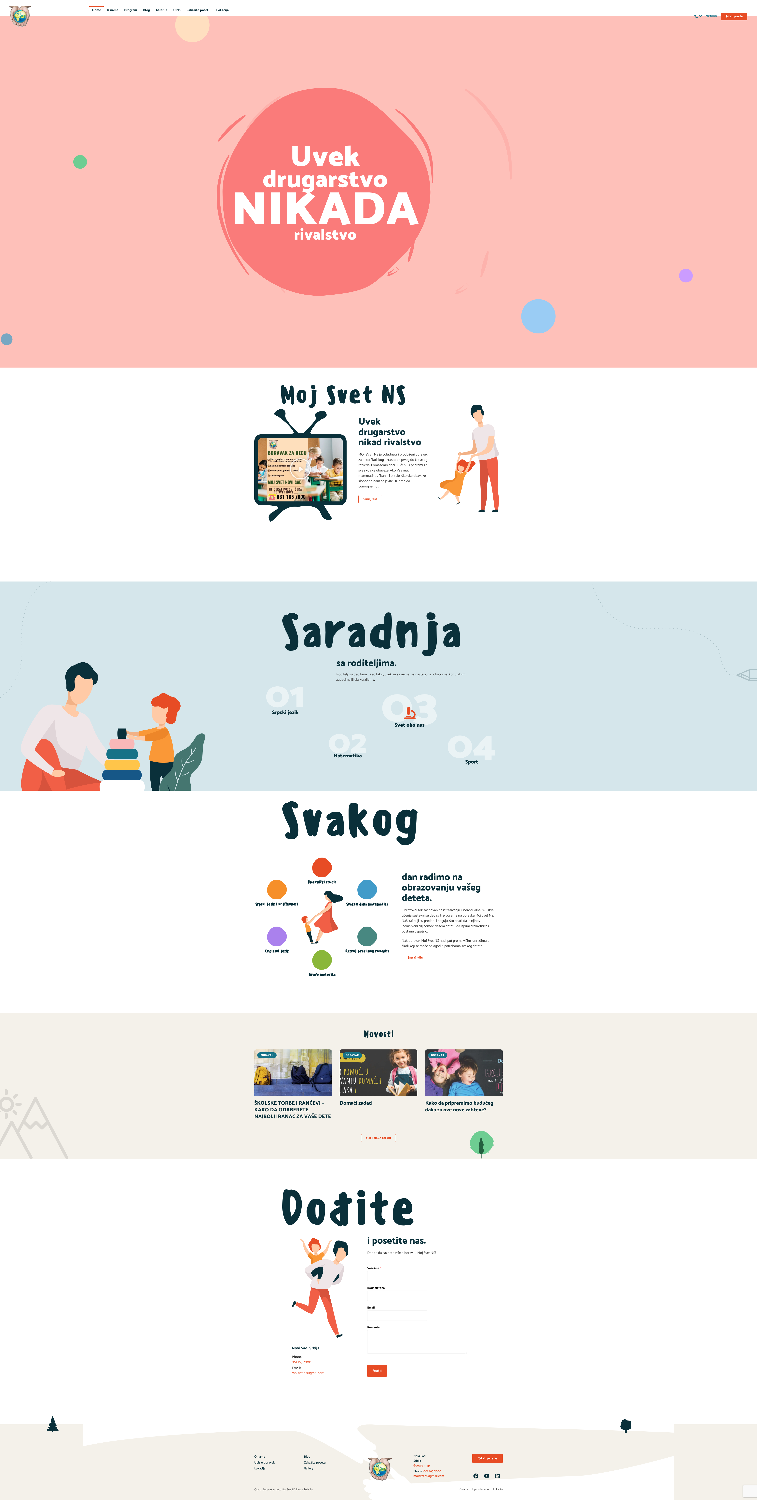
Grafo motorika (322, 974)
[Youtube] (487, 1476)
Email (371, 1307)
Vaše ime (374, 1268)
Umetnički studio (322, 882)
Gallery (308, 1468)
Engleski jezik (277, 951)
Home (96, 10)
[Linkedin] (497, 1476)
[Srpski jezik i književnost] (277, 889)
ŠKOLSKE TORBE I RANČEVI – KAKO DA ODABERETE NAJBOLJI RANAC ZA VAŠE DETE (292, 1110)
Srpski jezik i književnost (276, 904)
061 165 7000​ (301, 1362)
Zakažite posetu (199, 10)
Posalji (377, 1371)
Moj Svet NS (289, 1489)
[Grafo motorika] (322, 960)
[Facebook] (476, 1476)
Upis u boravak (264, 1462)
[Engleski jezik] (277, 936)
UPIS (177, 10)
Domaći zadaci (356, 1103)
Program (130, 10)
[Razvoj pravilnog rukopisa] (367, 936)
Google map (421, 1465)
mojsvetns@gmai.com (308, 1373)
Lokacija (222, 10)
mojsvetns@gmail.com (428, 1476)
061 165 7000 (432, 1471)
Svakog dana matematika (367, 904)
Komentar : (374, 1327)
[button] (300, 470)
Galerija (161, 10)
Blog (146, 10)
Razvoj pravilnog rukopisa (367, 951)
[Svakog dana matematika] (367, 889)
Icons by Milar (305, 1489)
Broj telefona (376, 1287)
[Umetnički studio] (322, 867)
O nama (112, 10)
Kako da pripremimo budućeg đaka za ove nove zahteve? (459, 1106)
